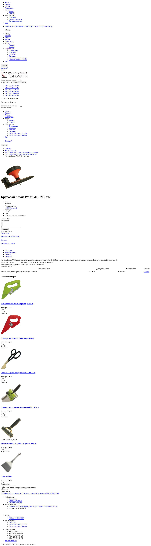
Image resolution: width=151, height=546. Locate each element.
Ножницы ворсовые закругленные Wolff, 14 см (18, 373)
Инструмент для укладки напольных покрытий (21, 152)
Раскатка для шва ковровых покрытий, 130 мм (18, 443)
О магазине (5, 493)
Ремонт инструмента (16, 517)
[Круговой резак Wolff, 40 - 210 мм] (18, 192)
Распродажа (9, 8)
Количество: (5, 221)
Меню (3, 70)
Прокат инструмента (16, 519)
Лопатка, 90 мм (6, 476)
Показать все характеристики (15, 215)
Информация (9, 49)
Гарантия (12, 56)
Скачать (7, 254)
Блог (6, 23)
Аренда (11, 12)
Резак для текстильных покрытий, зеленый (17, 304)
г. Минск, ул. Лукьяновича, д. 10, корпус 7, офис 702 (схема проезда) (29, 26)
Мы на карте (40, 493)
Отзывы (8, 256)
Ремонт (11, 13)
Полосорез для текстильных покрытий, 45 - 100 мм (20, 407)
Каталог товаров (11, 150)
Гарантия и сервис (15, 21)
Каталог (8, 2)
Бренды (7, 4)
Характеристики (11, 252)
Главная (7, 149)
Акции (7, 6)
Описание (8, 250)
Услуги (7, 43)
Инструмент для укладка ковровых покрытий (21, 154)
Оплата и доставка (15, 19)
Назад (8, 30)
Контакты (12, 17)
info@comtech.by (11, 541)
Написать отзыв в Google (18, 58)
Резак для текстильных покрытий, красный (17, 338)
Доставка (12, 54)
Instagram (12, 522)
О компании (13, 50)
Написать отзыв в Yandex (18, 60)
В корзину (5, 229)
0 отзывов (8, 203)
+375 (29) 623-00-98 (52, 493)
